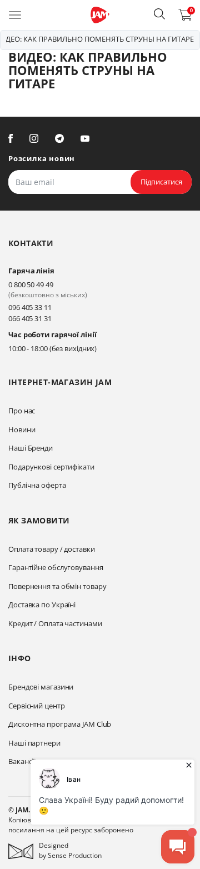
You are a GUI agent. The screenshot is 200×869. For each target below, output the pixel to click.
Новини (21, 429)
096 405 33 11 (30, 307)
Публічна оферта (37, 485)
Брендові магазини (40, 687)
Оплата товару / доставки (51, 549)
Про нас (21, 411)
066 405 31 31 (30, 318)
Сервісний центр (36, 706)
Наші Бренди (30, 448)
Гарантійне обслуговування (55, 567)
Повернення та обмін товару (57, 586)
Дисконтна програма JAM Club (59, 724)
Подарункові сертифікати (51, 467)
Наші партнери (34, 743)
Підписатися (161, 182)
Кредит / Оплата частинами (55, 623)
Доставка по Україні (42, 605)
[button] (159, 13)
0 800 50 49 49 (30, 284)
